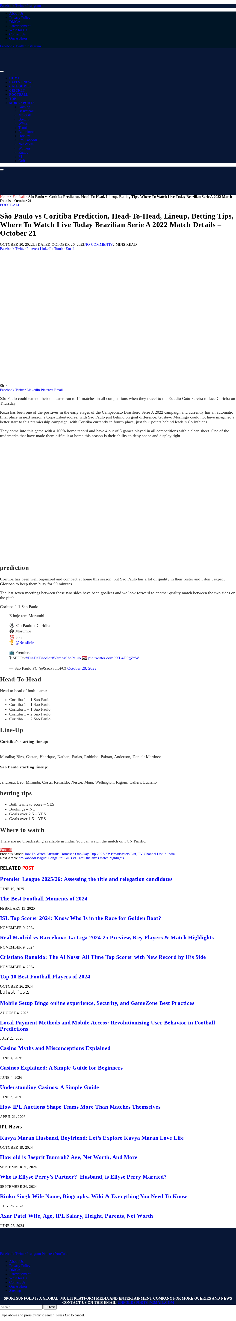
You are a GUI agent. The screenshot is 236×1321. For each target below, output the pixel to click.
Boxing (23, 119)
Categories (20, 86)
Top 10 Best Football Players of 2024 (45, 977)
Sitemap (15, 1290)
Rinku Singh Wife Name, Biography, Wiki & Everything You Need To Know (93, 1196)
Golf (21, 161)
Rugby (23, 152)
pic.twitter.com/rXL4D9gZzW (113, 658)
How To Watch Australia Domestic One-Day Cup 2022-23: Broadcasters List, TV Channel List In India (99, 854)
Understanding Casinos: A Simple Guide (49, 1087)
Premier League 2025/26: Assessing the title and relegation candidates (86, 879)
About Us (16, 13)
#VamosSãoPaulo (66, 658)
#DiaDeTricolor (39, 658)
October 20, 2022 (82, 668)
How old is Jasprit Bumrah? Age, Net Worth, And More (68, 1157)
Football (18, 94)
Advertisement (19, 26)
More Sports (21, 103)
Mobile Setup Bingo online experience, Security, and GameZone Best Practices (97, 1003)
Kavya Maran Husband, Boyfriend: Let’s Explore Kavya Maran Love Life (92, 1138)
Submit (50, 1307)
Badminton (26, 132)
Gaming (24, 107)
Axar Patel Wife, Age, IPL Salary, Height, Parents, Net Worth (76, 1216)
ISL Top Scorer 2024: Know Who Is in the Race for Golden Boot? (80, 918)
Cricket (17, 90)
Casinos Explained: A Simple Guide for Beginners (61, 1068)
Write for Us (18, 30)
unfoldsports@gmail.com (146, 1302)
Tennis (23, 128)
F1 (20, 157)
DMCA (15, 22)
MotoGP (24, 115)
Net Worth (26, 144)
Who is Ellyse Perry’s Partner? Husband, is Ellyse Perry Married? (83, 1177)
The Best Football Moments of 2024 (44, 899)
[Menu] (2, 71)
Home (14, 78)
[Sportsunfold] (120, 70)
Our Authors (18, 38)
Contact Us (17, 34)
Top (12, 99)
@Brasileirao (26, 642)
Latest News (21, 82)
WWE (23, 123)
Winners (24, 148)
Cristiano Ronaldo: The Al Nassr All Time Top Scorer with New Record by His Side (103, 957)
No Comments (98, 244)
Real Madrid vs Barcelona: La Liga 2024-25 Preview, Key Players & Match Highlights (107, 937)
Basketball (26, 111)
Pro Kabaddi (27, 140)
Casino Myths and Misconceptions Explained (55, 1048)
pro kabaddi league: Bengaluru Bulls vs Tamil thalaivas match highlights (71, 858)
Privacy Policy (19, 18)
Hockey (24, 136)
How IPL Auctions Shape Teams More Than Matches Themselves (80, 1107)
